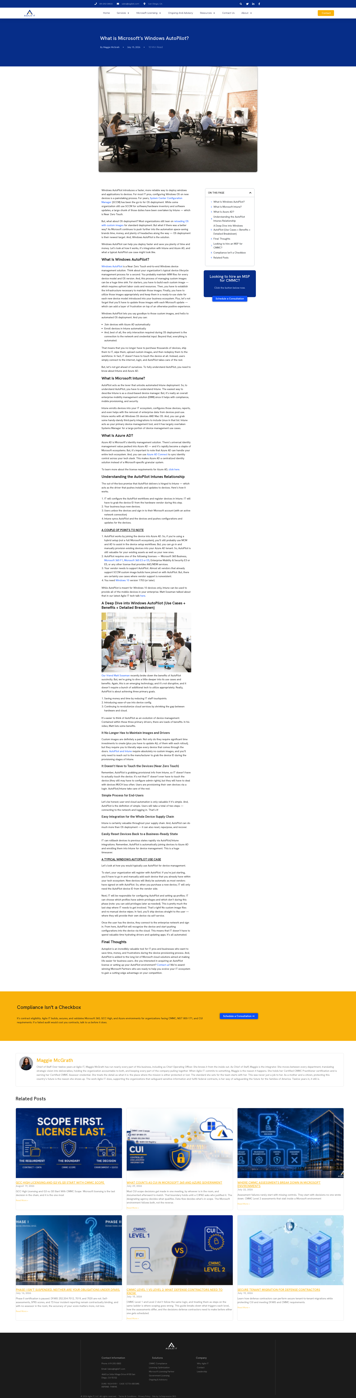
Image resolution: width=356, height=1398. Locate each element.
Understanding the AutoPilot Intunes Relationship (229, 218)
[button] (241, 4)
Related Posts (220, 257)
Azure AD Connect (157, 454)
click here (174, 469)
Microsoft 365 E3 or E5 (136, 560)
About (245, 13)
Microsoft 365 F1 (113, 560)
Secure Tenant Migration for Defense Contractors (279, 1290)
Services (121, 13)
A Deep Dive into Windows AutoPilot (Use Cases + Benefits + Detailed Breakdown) (231, 229)
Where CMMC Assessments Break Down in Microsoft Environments (279, 1184)
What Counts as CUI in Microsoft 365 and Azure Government (174, 1182)
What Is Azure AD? (223, 211)
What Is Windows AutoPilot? (229, 201)
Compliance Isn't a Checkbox (229, 252)
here (142, 595)
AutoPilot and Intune (120, 751)
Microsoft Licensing (147, 13)
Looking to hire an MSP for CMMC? (228, 245)
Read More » (22, 1200)
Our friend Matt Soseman (116, 675)
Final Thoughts (221, 238)
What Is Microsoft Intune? (227, 206)
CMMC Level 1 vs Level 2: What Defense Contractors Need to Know (174, 1291)
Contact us (163, 964)
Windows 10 (122, 580)
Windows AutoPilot (112, 266)
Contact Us (228, 13)
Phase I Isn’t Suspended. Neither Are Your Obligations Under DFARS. (68, 1290)
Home (106, 13)
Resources (206, 13)
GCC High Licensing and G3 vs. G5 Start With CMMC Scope (60, 1182)
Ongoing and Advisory (180, 13)
